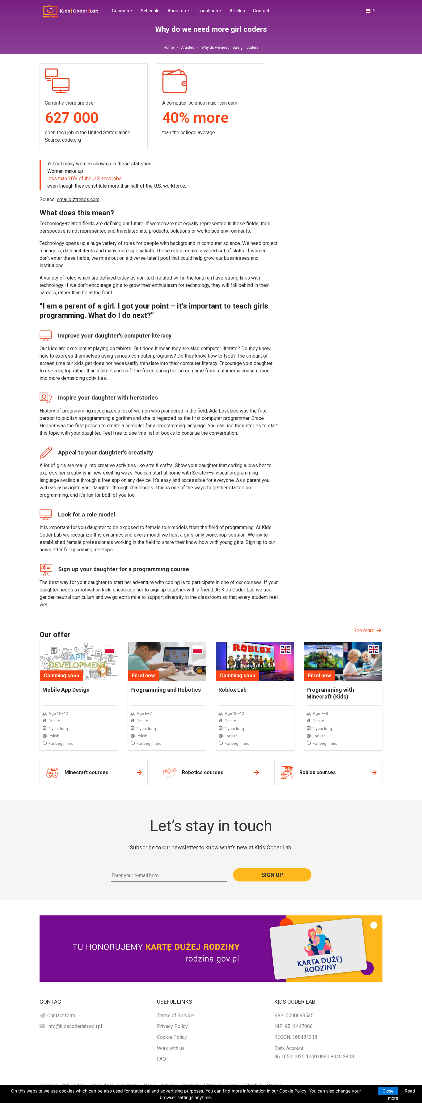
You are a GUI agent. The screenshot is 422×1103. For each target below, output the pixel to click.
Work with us (171, 1048)
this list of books (156, 433)
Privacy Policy (172, 1026)
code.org (71, 140)
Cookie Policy (172, 1037)
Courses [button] (120, 11)
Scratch (200, 473)
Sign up (272, 875)
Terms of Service (175, 1015)
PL (374, 10)
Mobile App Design (66, 689)
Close (388, 1090)
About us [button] (176, 11)
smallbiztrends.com (78, 199)
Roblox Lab (232, 689)
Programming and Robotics (165, 689)
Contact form (61, 1015)
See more (363, 630)
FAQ (161, 1059)
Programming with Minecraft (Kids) (330, 693)
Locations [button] (208, 11)
